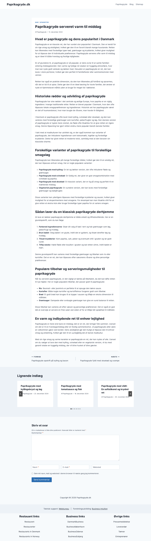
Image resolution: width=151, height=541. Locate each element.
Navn (36, 467)
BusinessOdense (75, 531)
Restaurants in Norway (29, 536)
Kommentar (37, 433)
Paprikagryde (121, 4)
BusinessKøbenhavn (75, 527)
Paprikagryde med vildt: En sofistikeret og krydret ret (115, 389)
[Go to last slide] (21, 393)
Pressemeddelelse (121, 522)
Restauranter (29, 527)
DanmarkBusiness (75, 522)
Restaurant (29, 522)
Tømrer (122, 531)
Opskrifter (44, 22)
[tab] (71, 408)
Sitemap (139, 4)
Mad (37, 22)
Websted (97, 467)
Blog (131, 4)
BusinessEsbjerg (75, 536)
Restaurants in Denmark (29, 531)
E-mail (66, 467)
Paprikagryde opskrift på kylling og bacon (50, 359)
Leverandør (122, 527)
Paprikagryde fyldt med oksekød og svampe (99, 359)
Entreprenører (122, 536)
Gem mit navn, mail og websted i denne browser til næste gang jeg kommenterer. (66, 473)
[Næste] (130, 393)
